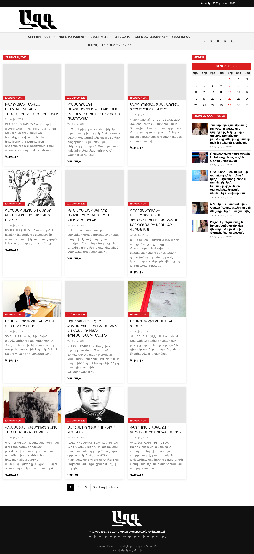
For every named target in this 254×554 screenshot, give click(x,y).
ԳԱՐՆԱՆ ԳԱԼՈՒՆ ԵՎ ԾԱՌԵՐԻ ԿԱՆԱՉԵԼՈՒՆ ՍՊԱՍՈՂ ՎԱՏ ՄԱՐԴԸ (29, 215)
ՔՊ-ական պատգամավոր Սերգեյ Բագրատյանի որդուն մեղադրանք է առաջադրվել (230, 207)
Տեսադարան (181, 36)
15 (230, 92)
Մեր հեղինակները (117, 45)
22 (229, 98)
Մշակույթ (98, 36)
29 (229, 105)
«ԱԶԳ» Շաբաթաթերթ (150, 36)
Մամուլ (92, 45)
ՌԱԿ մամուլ (121, 36)
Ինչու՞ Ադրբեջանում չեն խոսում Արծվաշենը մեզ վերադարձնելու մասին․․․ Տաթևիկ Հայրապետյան (227, 227)
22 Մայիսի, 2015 (14, 97)
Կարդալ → (11, 156)
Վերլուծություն (71, 36)
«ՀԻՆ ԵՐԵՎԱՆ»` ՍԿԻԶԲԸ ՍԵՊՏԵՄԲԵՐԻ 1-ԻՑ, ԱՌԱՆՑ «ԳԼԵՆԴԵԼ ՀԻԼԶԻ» (90, 215)
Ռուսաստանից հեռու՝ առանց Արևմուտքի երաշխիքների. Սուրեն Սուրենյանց (230, 157)
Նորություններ (40, 36)
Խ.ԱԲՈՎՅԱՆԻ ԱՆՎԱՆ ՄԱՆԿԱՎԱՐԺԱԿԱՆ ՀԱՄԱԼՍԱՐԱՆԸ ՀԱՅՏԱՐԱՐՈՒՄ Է (31, 109)
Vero (136, 550)
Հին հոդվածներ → (106, 487)
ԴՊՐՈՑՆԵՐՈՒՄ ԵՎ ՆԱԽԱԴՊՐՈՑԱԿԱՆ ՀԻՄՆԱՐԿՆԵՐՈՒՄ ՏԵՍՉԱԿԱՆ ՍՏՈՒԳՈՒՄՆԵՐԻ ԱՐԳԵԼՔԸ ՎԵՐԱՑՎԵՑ (154, 220)
